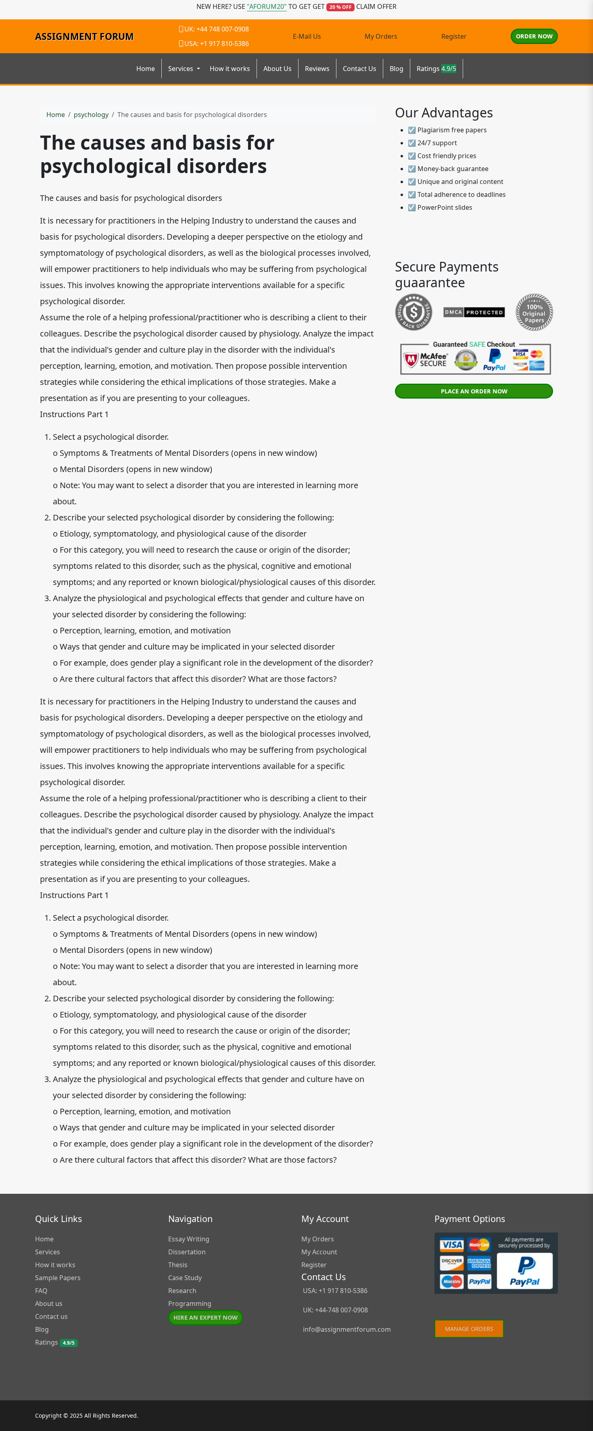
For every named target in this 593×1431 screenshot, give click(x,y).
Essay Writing (188, 1239)
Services (47, 1251)
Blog (396, 68)
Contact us (51, 1316)
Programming (189, 1303)
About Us (277, 68)
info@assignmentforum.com (347, 1329)
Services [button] (181, 68)
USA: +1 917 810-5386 (334, 1290)
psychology (91, 114)
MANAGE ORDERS (469, 1329)
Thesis (178, 1264)
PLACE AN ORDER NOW (474, 391)
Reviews (317, 68)
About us (49, 1303)
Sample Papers (58, 1277)
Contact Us (359, 68)
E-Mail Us (307, 36)
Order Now (534, 36)
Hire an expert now (205, 1317)
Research (182, 1290)
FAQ (41, 1290)
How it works (230, 68)
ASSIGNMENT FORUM (84, 36)
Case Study (185, 1277)
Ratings (436, 68)
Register (454, 36)
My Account (319, 1251)
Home (145, 68)
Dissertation (187, 1251)
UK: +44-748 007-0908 (334, 1310)
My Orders (381, 36)
